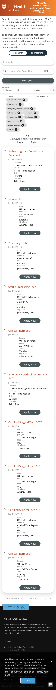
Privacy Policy (42, 671)
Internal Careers (41, 6)
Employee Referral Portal (42, 12)
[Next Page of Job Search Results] (50, 598)
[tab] (18, 53)
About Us (41, 3)
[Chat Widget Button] (50, 684)
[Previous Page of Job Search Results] (45, 598)
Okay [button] (28, 680)
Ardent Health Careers (41, 8)
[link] (28, 170)
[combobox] (26, 62)
